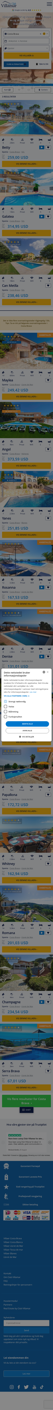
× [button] (47, 672)
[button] (26, 696)
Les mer (33, 692)
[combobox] (44, 672)
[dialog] (26, 705)
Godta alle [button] (27, 724)
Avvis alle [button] (27, 730)
